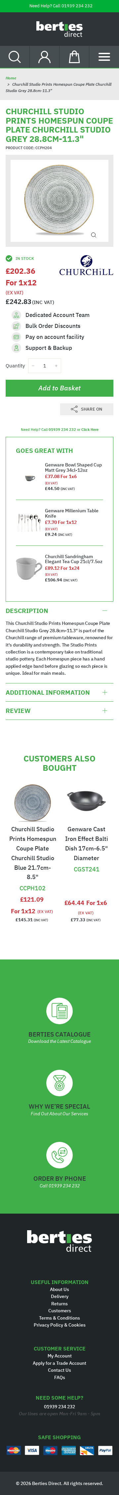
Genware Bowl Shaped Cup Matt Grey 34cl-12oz (73, 467)
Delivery (59, 1296)
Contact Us (59, 1370)
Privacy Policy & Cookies (60, 1325)
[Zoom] (93, 235)
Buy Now (32, 871)
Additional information (48, 692)
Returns (59, 1304)
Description (27, 611)
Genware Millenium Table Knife (72, 513)
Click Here (90, 429)
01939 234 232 (77, 6)
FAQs (59, 1377)
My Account (60, 1356)
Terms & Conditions (59, 1318)
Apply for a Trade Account (59, 1363)
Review (18, 711)
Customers (59, 1311)
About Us (59, 1289)
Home (11, 77)
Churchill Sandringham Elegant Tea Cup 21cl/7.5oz (73, 558)
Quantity (15, 365)
